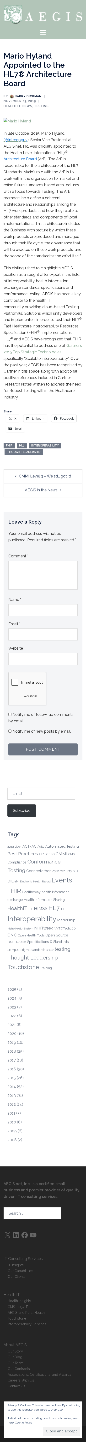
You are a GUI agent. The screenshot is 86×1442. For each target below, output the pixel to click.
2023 (11, 1007)
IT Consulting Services (23, 1258)
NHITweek (43, 928)
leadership (66, 920)
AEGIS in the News (41, 490)
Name (14, 599)
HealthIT (17, 908)
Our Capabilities (20, 1271)
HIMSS (41, 908)
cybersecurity (62, 871)
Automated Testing (62, 846)
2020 (11, 1033)
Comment (18, 556)
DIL (10, 881)
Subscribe (21, 810)
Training (46, 968)
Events (62, 880)
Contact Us (16, 1386)
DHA (75, 871)
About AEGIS (15, 1345)
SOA (24, 942)
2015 (11, 1078)
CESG (50, 854)
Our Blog (15, 1357)
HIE (30, 909)
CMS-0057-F (18, 1307)
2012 (11, 1104)
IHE (62, 909)
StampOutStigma (18, 950)
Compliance (17, 862)
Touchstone (23, 967)
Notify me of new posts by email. (41, 731)
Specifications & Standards (48, 942)
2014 (11, 1086)
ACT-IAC (29, 846)
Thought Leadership (24, 452)
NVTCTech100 (65, 928)
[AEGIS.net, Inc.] (43, 14)
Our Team (15, 1363)
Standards (38, 950)
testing (62, 949)
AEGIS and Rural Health (26, 1312)
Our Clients (17, 1276)
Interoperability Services (27, 1324)
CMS (71, 854)
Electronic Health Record (35, 881)
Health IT (12, 106)
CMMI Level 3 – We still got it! (45, 476)
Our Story (15, 1351)
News (27, 106)
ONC (12, 935)
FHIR (9, 445)
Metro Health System (20, 928)
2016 (11, 1069)
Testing (41, 106)
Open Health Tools (31, 935)
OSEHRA (14, 942)
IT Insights (16, 1265)
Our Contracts (19, 1369)
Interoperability (45, 445)
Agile (41, 846)
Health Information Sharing (44, 900)
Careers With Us (21, 1380)
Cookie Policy (23, 1422)
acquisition (14, 846)
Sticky (50, 949)
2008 (12, 1140)
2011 (11, 1113)
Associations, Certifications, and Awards (39, 1374)
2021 (11, 1024)
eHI (17, 881)
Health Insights (19, 1301)
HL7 (22, 445)
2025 (11, 989)
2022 (11, 1016)
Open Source (56, 935)
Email (14, 624)
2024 (11, 998)
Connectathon (39, 871)
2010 (11, 1122)
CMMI (61, 853)
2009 (12, 1131)
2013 (11, 1095)
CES (42, 854)
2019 (11, 1042)
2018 (11, 1051)
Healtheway (31, 892)
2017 (11, 1060)
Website (15, 648)
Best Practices (22, 853)
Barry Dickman (28, 96)
